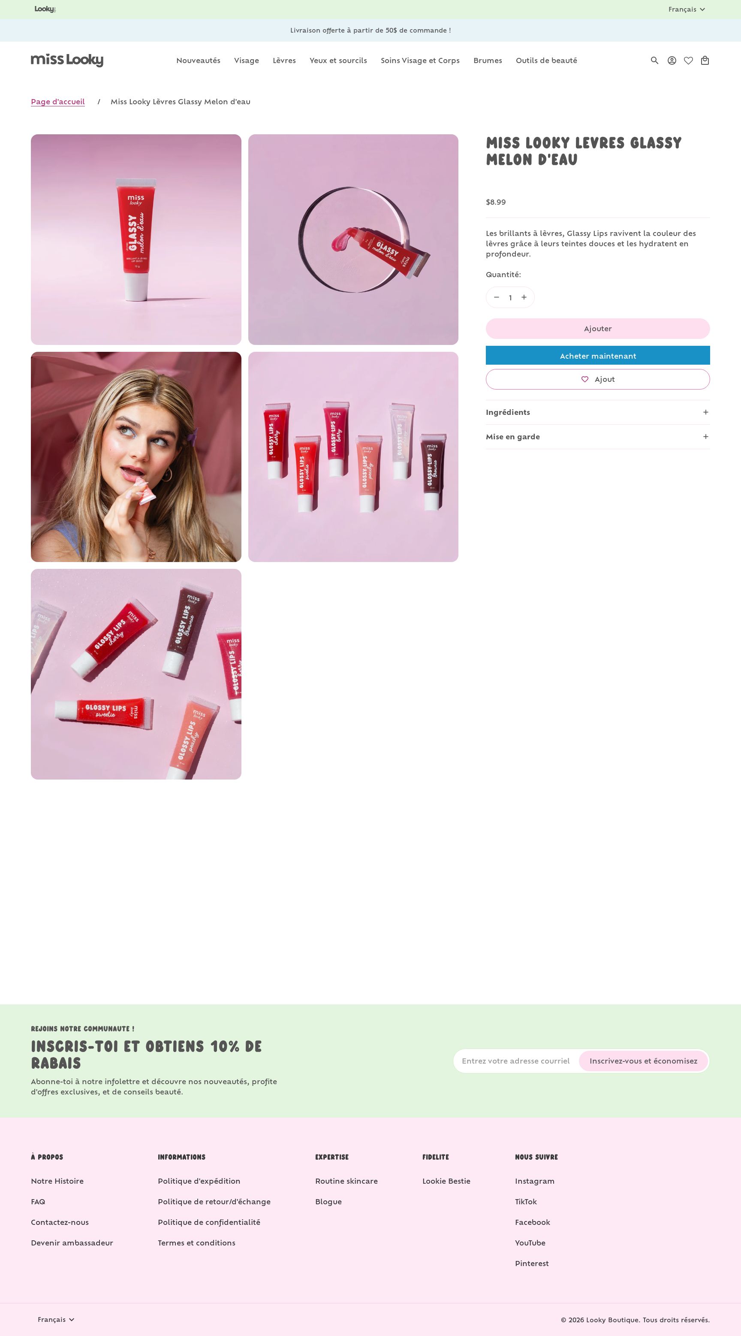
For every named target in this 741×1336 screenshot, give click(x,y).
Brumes (487, 60)
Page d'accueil (58, 101)
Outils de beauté (546, 60)
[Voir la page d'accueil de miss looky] (67, 60)
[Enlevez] (496, 297)
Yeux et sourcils (338, 60)
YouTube (530, 1242)
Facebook (532, 1222)
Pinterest (532, 1263)
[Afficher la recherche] (655, 60)
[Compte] (672, 60)
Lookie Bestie (446, 1180)
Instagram (535, 1180)
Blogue (328, 1201)
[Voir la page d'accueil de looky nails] (46, 9)
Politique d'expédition (199, 1180)
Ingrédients (508, 412)
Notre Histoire (57, 1180)
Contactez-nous (60, 1222)
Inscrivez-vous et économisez (643, 1060)
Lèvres (284, 60)
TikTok (526, 1201)
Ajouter (598, 328)
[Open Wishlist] (688, 60)
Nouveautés (198, 60)
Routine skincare (346, 1180)
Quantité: (503, 274)
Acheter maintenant (598, 355)
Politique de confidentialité (209, 1222)
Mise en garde (513, 436)
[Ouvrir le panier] (705, 60)
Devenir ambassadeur (72, 1242)
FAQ (38, 1201)
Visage (246, 60)
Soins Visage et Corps (420, 60)
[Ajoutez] (524, 297)
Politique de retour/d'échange (214, 1201)
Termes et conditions (196, 1242)
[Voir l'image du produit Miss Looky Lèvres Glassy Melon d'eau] (136, 239)
